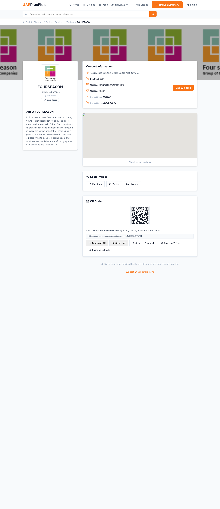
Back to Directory (34, 22)
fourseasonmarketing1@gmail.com (107, 85)
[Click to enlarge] (140, 215)
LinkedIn (134, 184)
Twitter (116, 184)
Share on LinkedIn (101, 250)
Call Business (183, 87)
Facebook (97, 184)
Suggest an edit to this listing (140, 272)
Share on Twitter (172, 243)
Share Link (120, 243)
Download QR (99, 243)
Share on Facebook (144, 243)
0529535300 (97, 79)
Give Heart (52, 100)
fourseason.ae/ (97, 91)
